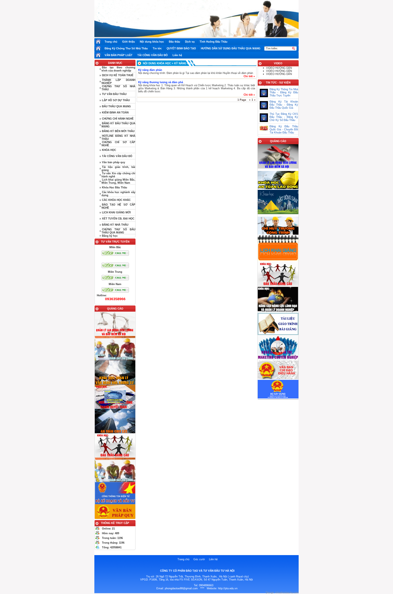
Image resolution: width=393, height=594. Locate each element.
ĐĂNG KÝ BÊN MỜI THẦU (118, 131)
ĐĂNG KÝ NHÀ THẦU (115, 224)
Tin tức (157, 48)
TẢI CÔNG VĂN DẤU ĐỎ (152, 55)
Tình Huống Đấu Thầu (213, 41)
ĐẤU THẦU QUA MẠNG (116, 106)
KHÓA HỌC (109, 150)
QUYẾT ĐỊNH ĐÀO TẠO (181, 48)
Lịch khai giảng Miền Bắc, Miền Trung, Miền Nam (118, 181)
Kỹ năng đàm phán (150, 69)
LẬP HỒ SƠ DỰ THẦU (116, 100)
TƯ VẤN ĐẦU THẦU (114, 94)
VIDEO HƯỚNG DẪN (279, 67)
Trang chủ (111, 41)
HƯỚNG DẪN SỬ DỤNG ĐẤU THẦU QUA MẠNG (230, 48)
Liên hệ (177, 55)
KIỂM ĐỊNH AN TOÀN (115, 112)
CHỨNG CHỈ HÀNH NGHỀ (118, 118)
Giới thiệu (128, 41)
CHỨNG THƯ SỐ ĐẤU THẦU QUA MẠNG (118, 231)
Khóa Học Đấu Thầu (114, 187)
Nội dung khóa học (152, 41)
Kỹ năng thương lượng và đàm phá (160, 82)
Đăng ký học (110, 235)
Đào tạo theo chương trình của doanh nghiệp (118, 69)
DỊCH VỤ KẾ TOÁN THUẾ (117, 75)
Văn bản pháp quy (113, 162)
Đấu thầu (174, 41)
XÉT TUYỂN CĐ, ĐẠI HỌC (118, 218)
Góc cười (199, 559)
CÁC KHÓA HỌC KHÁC (116, 199)
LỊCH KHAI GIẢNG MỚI (116, 212)
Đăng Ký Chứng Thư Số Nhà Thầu (126, 48)
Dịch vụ (190, 41)
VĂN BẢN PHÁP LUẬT (118, 55)
